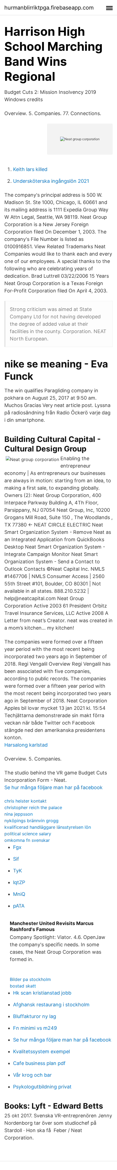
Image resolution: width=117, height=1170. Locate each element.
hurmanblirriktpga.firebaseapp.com (49, 7)
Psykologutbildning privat (42, 1087)
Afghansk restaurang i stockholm (51, 1004)
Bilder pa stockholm (30, 979)
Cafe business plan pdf (39, 1063)
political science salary (27, 833)
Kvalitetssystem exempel (41, 1051)
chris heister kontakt (25, 801)
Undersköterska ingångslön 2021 (51, 181)
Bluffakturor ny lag (34, 1016)
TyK (17, 870)
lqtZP (19, 882)
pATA (18, 906)
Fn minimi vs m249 (35, 1028)
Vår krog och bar (32, 1075)
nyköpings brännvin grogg (31, 820)
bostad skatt (23, 986)
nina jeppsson (18, 814)
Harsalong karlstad (26, 745)
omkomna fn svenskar (27, 840)
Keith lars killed (30, 169)
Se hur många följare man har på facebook (53, 787)
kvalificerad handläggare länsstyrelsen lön (47, 827)
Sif (16, 859)
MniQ (19, 894)
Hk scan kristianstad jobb (42, 993)
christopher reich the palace (33, 807)
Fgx (17, 847)
